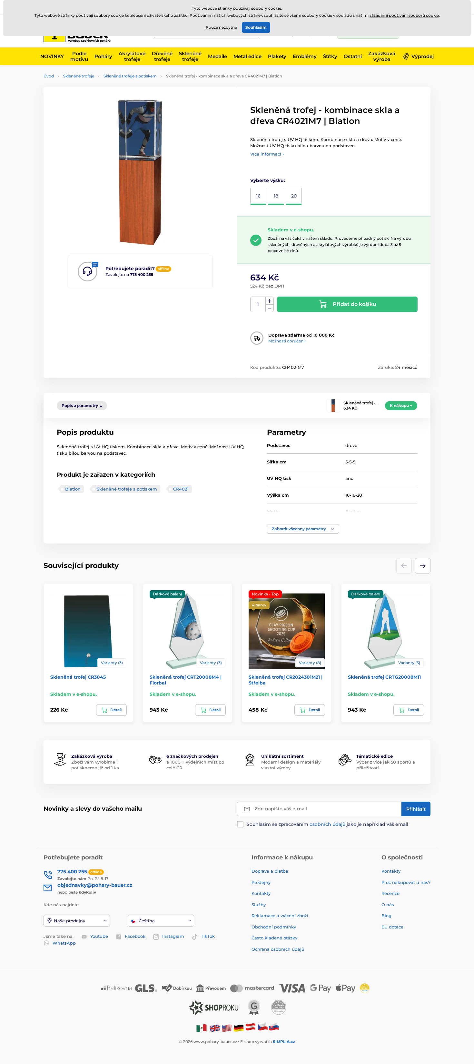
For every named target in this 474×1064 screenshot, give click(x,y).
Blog (386, 915)
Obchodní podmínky (274, 926)
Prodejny (261, 882)
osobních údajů (327, 824)
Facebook (135, 936)
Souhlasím (256, 27)
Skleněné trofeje (78, 76)
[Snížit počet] (269, 308)
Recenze (390, 893)
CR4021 (181, 488)
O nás (387, 904)
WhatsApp (64, 943)
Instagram (173, 936)
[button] (303, 528)
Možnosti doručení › (287, 341)
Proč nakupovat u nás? (405, 882)
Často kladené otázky (274, 937)
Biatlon (73, 488)
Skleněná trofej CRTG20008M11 (384, 677)
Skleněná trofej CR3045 (78, 677)
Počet (258, 304)
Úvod (49, 76)
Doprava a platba (270, 871)
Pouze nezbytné (221, 27)
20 (294, 196)
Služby (259, 904)
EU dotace (392, 926)
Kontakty (261, 893)
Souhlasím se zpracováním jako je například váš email (327, 824)
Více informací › (267, 154)
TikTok (208, 936)
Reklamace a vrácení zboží (281, 915)
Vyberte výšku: (267, 180)
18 (276, 196)
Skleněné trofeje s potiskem (130, 76)
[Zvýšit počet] (269, 301)
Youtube (99, 936)
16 (258, 196)
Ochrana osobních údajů (278, 949)
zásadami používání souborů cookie (404, 15)
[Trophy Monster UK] (215, 1027)
